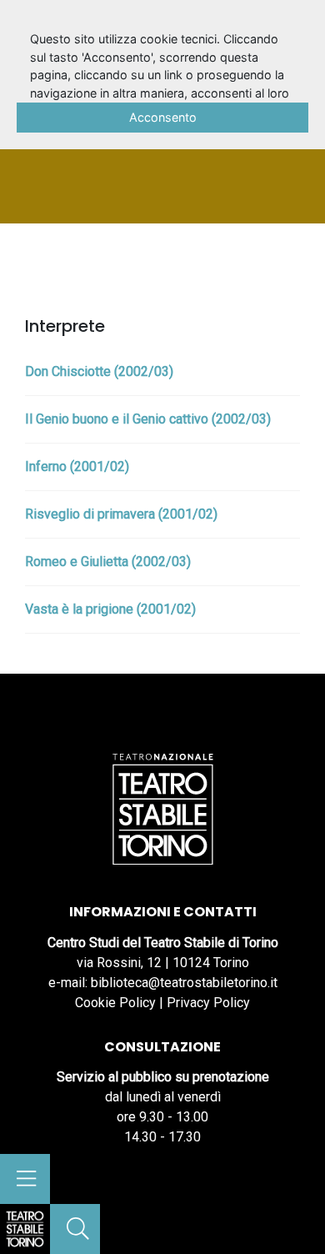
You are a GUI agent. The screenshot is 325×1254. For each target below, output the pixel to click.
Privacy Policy (208, 1003)
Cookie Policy (115, 1003)
